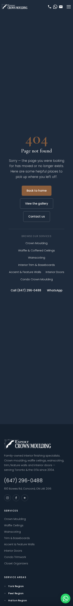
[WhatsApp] (55, 6)
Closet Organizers (16, 563)
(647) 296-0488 (23, 480)
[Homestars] (24, 497)
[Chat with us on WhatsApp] (65, 598)
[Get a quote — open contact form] (61, 6)
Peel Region (16, 593)
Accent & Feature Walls (25, 272)
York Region (16, 586)
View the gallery (36, 204)
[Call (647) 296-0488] (49, 6)
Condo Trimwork (15, 557)
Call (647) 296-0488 (26, 290)
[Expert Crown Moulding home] (14, 7)
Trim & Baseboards (17, 538)
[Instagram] (7, 497)
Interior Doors (55, 272)
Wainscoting (36, 258)
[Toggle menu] (69, 6)
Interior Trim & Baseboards (36, 265)
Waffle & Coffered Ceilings (36, 250)
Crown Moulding (36, 243)
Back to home (37, 191)
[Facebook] (16, 497)
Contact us (36, 216)
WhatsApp (54, 290)
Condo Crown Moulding (36, 279)
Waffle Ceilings (13, 525)
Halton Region (17, 600)
